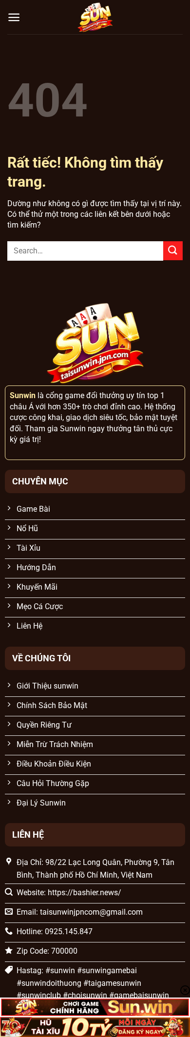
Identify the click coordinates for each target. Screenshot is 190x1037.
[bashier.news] (95, 17)
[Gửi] (173, 250)
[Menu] (13, 17)
